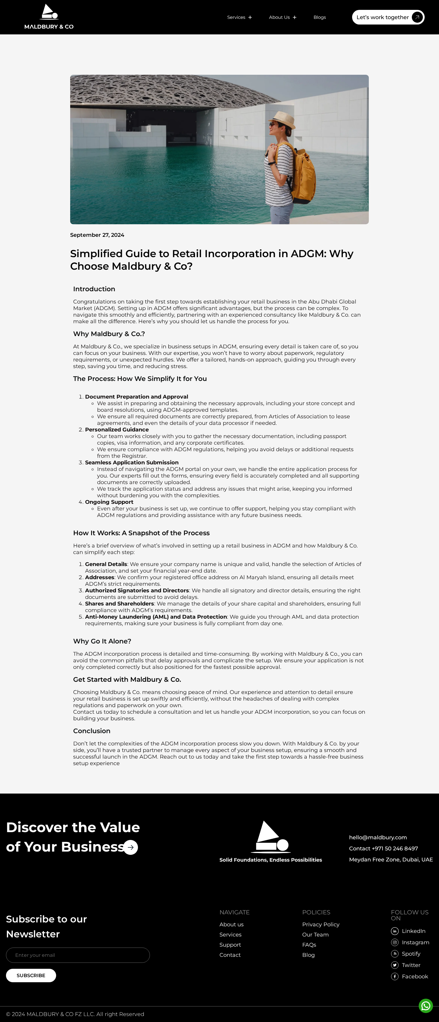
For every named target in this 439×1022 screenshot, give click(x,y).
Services (236, 17)
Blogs (320, 17)
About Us (279, 17)
